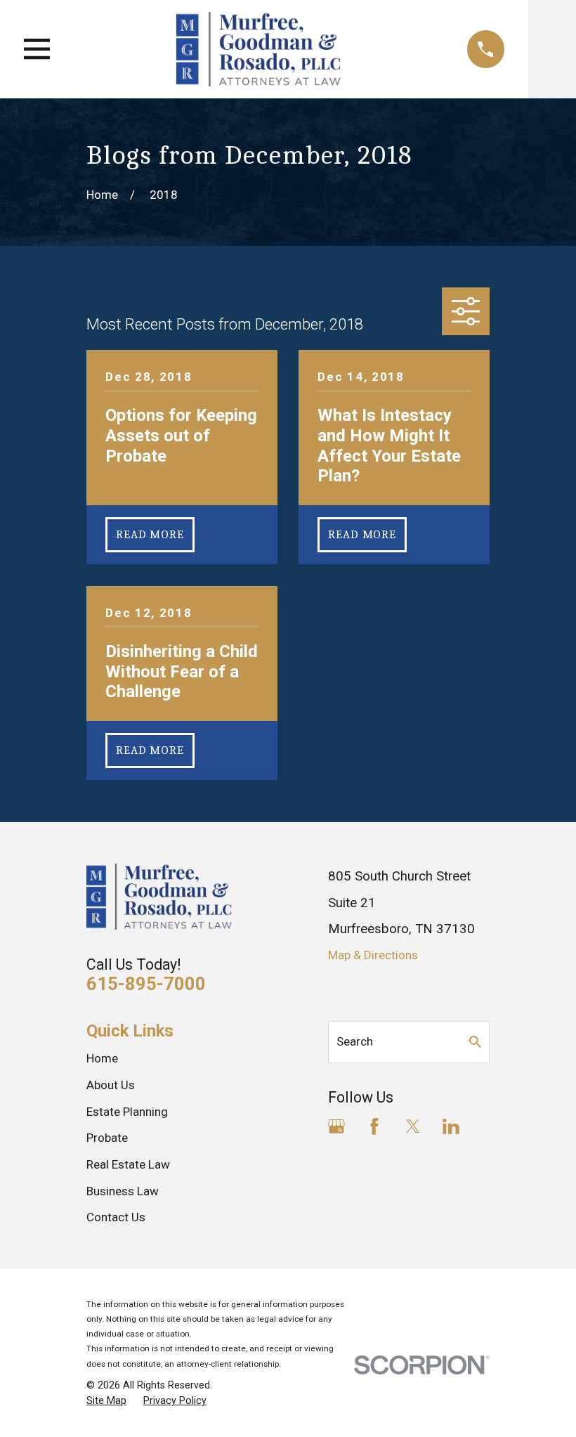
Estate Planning (127, 1112)
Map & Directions (373, 955)
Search (354, 1041)
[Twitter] (413, 1126)
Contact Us (115, 1217)
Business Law (122, 1191)
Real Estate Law (128, 1164)
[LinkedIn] (451, 1126)
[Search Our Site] (475, 1042)
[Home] (258, 49)
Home (102, 1058)
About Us (110, 1085)
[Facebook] (374, 1126)
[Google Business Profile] (336, 1126)
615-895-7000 (146, 983)
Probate (107, 1138)
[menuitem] (106, 1401)
